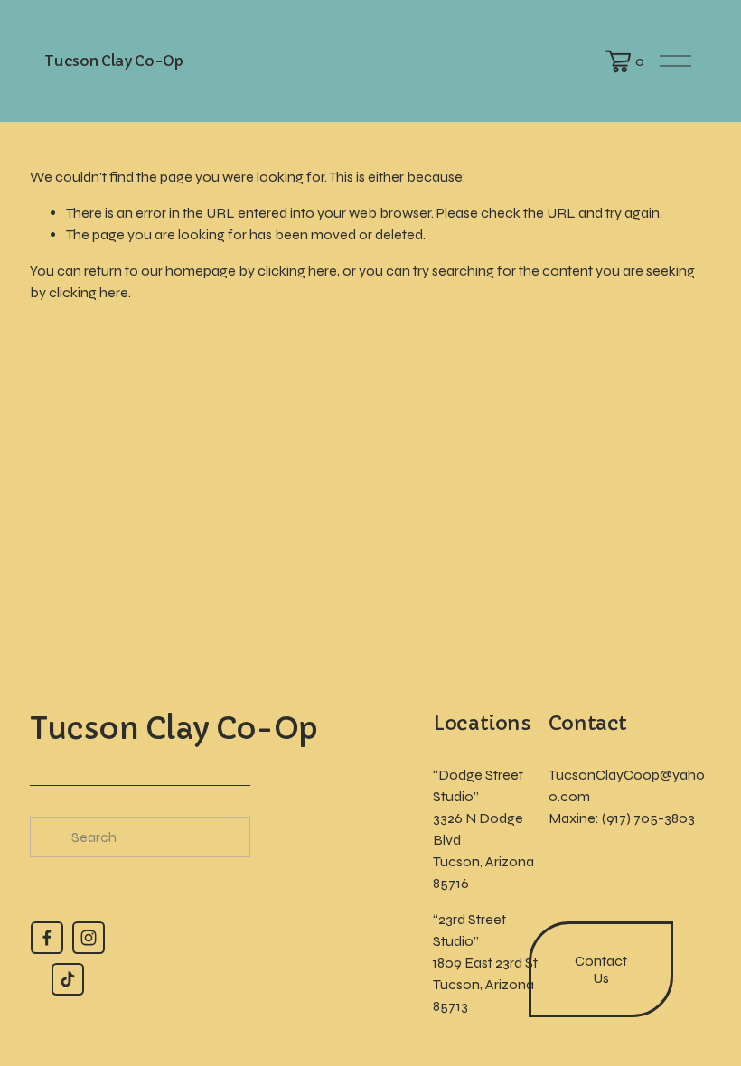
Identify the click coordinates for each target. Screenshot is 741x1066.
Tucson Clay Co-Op (113, 60)
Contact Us (601, 969)
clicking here (297, 270)
